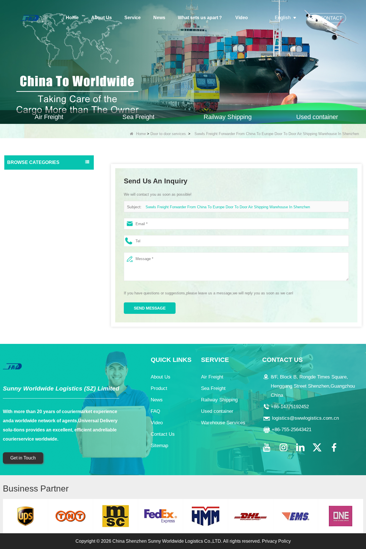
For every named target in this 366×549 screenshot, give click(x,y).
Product (159, 388)
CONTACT (331, 18)
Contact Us (163, 434)
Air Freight (18, 175)
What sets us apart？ (200, 17)
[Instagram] (283, 447)
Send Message (150, 308)
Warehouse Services (27, 232)
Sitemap (159, 445)
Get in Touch (23, 457)
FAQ (155, 411)
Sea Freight (19, 186)
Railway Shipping (24, 198)
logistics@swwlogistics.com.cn (305, 418)
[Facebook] (334, 447)
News (159, 17)
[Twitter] (317, 447)
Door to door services (168, 134)
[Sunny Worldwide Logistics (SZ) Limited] (29, 17)
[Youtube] (266, 447)
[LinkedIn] (300, 447)
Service (132, 17)
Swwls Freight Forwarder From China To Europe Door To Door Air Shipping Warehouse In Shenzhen (228, 207)
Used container (22, 209)
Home (72, 17)
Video (241, 17)
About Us (101, 17)
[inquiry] (183, 62)
